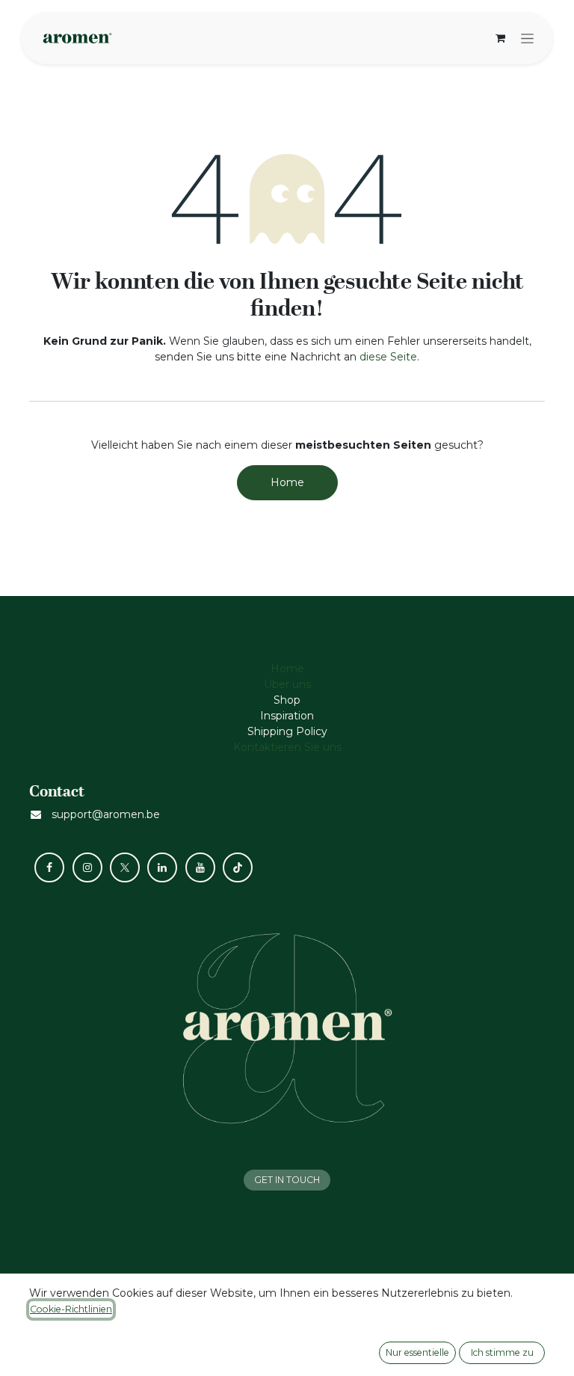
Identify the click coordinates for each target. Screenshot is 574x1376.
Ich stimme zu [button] (502, 1352)
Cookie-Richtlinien (71, 1309)
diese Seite (388, 356)
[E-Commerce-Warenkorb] (500, 38)
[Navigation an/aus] (527, 38)
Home (287, 482)
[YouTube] (200, 867)
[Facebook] (49, 867)
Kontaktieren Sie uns (287, 747)
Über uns (287, 684)
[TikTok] (238, 867)
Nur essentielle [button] (417, 1352)
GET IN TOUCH (287, 1179)
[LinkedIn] (162, 867)
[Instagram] (87, 867)
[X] (125, 867)
